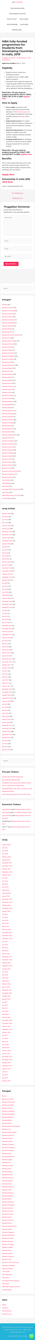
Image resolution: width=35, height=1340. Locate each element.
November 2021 (7, 662)
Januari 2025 (6, 565)
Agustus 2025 (6, 544)
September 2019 (7, 734)
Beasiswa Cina (6, 338)
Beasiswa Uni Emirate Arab (10, 471)
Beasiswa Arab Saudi (8, 311)
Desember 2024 (7, 568)
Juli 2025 (5, 547)
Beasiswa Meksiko (7, 404)
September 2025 (7, 541)
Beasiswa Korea (7, 392)
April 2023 (5, 619)
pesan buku (5, 492)
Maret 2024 (5, 595)
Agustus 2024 (6, 580)
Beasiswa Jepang (7, 380)
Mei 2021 (5, 677)
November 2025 (7, 535)
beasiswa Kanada (7, 389)
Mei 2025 (5, 553)
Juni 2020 (5, 707)
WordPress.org (6, 1314)
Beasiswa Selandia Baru (9, 435)
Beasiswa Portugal (7, 423)
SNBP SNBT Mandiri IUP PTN (11, 495)
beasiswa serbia (7, 438)
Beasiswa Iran (6, 371)
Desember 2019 (7, 725)
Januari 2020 (6, 722)
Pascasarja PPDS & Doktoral (10, 489)
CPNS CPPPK (6, 480)
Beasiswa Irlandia (7, 374)
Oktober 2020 (6, 695)
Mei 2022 (5, 644)
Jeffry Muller (6, 812)
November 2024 (7, 571)
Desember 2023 (7, 601)
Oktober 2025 (6, 538)
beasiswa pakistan (7, 416)
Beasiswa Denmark (8, 344)
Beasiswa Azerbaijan (8, 320)
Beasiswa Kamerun (8, 386)
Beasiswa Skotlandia (8, 444)
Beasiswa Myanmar (8, 410)
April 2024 (5, 592)
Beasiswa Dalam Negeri (9, 341)
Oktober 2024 (6, 574)
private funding (7, 815)
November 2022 (7, 628)
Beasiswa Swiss (7, 459)
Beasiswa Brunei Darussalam (11, 335)
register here (26, 154)
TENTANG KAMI (17, 30)
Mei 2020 (5, 710)
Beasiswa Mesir (7, 407)
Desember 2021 (7, 659)
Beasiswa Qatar (7, 426)
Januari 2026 (6, 529)
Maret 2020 (5, 716)
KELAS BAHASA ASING (17, 8)
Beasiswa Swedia (7, 456)
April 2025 (5, 556)
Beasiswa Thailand (7, 465)
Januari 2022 (6, 656)
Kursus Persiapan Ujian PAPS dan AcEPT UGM (16, 794)
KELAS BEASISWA (12, 24)
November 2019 (7, 728)
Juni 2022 (5, 640)
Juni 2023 (5, 613)
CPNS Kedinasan (7, 483)
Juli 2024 (5, 583)
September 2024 (7, 577)
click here (7, 182)
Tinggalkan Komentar (8, 58)
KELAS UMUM (24, 19)
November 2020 (7, 692)
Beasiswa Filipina (7, 350)
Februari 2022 (6, 653)
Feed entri (5, 1308)
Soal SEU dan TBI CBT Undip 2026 (12, 777)
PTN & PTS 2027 (12, 19)
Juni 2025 (5, 550)
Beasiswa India (6, 362)
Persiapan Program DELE (22, 809)
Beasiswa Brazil (7, 332)
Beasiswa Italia (6, 377)
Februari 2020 (6, 719)
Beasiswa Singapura (8, 441)
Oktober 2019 (6, 731)
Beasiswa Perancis (7, 420)
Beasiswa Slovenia (7, 447)
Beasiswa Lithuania (8, 395)
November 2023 (7, 604)
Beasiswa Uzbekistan (8, 474)
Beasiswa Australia (8, 314)
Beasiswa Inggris (7, 368)
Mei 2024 (5, 589)
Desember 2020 (7, 689)
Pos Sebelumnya (17, 193)
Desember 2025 (7, 531)
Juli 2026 (5, 516)
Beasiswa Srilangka (8, 453)
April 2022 (5, 647)
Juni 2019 (5, 743)
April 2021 (5, 680)
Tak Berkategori (21, 58)
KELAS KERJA (24, 24)
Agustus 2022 (6, 638)
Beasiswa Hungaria (8, 359)
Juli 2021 (5, 671)
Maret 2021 (5, 683)
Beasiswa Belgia (7, 329)
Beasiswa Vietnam (7, 477)
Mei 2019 (5, 747)
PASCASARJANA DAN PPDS (17, 14)
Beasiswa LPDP (6, 398)
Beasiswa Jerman (7, 383)
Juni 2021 (5, 674)
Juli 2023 (5, 610)
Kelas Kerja (5, 486)
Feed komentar (6, 1311)
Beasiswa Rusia (6, 432)
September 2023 (7, 607)
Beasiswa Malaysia (8, 401)
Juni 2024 (5, 586)
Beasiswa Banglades (8, 323)
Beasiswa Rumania (8, 429)
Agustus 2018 (6, 749)
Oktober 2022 (6, 631)
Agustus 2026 (6, 513)
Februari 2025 (6, 562)
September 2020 (7, 698)
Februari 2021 (6, 686)
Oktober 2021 (6, 665)
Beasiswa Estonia (7, 347)
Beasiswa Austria (7, 317)
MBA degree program (21, 112)
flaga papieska (6, 809)
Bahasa (4, 304)
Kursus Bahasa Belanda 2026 (11, 780)
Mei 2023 (5, 616)
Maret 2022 (5, 650)
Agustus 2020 (6, 701)
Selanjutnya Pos (17, 198)
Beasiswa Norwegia (8, 413)
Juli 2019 (5, 740)
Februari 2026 (6, 525)
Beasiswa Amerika (7, 307)
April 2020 (5, 713)
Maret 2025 (5, 559)
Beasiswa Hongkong (8, 356)
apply (23, 116)
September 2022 (7, 634)
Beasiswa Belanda (7, 326)
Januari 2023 (6, 622)
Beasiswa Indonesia (8, 365)
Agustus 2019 (6, 737)
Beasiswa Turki (6, 468)
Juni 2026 (5, 519)
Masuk (4, 1305)
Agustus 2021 (6, 668)
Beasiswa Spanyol (7, 450)
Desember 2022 (7, 625)
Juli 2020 (5, 704)
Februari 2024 (6, 598)
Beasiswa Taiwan (7, 462)
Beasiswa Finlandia (8, 353)
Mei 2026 (5, 522)
